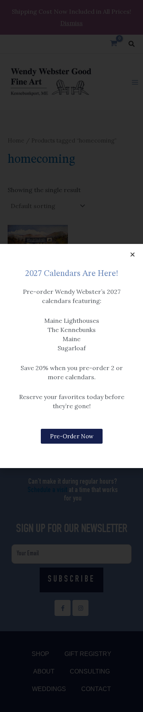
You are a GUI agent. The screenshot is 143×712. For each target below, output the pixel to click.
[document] (71, 356)
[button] (132, 254)
